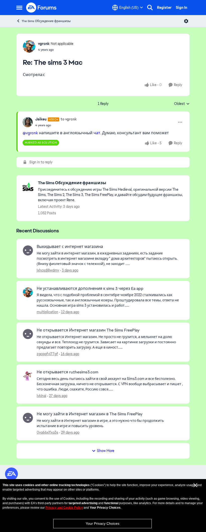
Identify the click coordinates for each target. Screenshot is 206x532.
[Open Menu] (186, 21)
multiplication (47, 312)
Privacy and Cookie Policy (64, 507)
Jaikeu (40, 119)
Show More (105, 450)
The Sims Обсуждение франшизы (46, 21)
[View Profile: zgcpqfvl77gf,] (28, 334)
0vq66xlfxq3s (47, 432)
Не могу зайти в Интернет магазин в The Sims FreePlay (89, 414)
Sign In (181, 7)
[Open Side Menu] (19, 7)
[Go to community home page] (41, 8)
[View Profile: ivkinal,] (28, 376)
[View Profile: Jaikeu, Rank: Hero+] (28, 122)
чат (96, 133)
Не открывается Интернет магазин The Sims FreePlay (88, 330)
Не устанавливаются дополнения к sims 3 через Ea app (90, 288)
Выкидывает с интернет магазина (70, 246)
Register (164, 7)
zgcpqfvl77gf (47, 354)
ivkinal (41, 395)
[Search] (150, 8)
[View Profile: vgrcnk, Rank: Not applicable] (29, 46)
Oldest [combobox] (182, 103)
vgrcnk (43, 43)
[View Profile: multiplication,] (28, 292)
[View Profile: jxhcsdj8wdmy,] (28, 250)
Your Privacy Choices (102, 523)
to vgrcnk (69, 119)
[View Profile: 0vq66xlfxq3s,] (28, 418)
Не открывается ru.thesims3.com (67, 372)
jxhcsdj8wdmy (48, 270)
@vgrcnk (30, 133)
